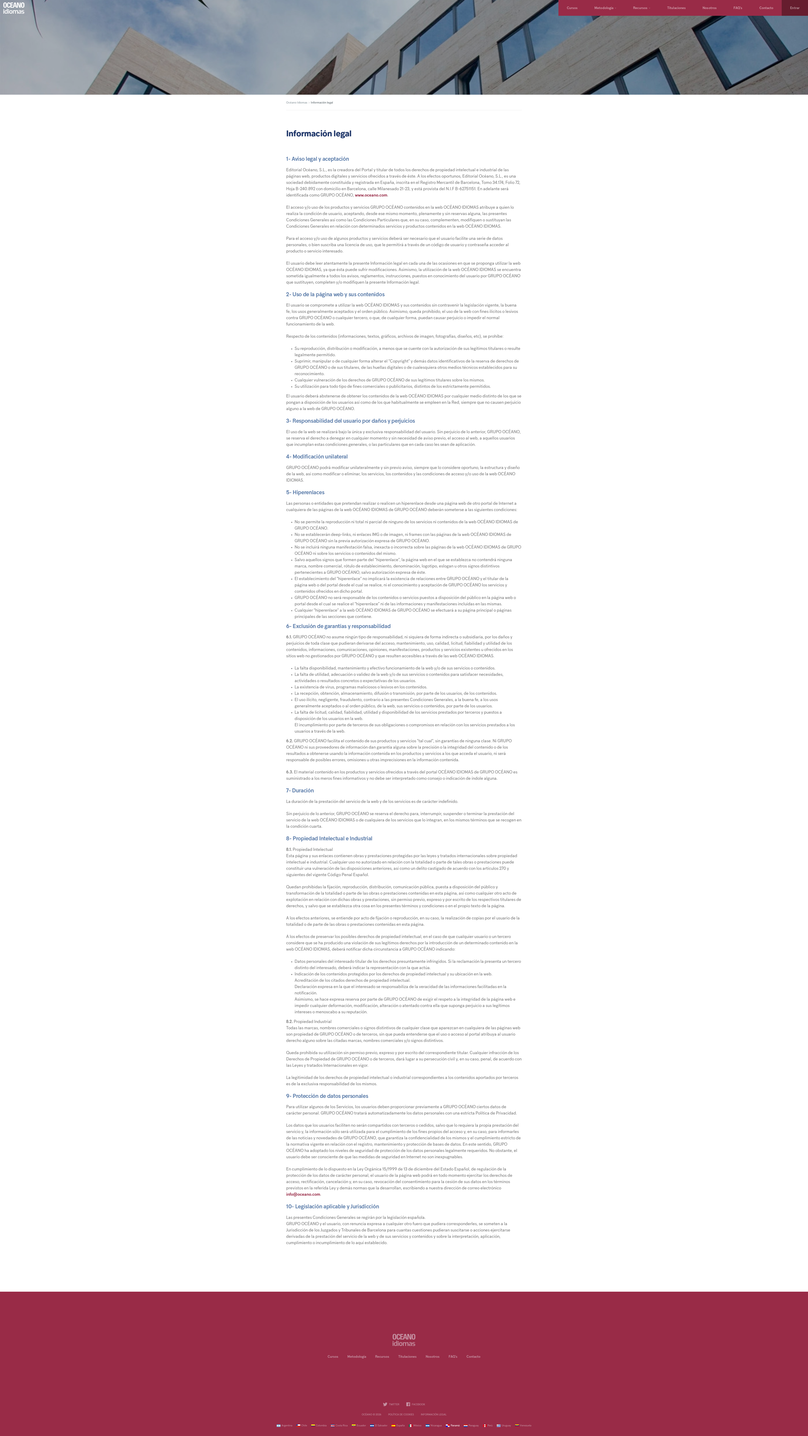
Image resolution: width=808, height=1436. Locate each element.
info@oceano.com (303, 1195)
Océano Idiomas (296, 102)
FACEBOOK (418, 1404)
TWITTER (394, 1404)
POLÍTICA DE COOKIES (401, 1414)
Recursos (640, 8)
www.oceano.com (371, 195)
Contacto (766, 8)
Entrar (795, 8)
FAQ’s (738, 8)
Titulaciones (676, 8)
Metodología (603, 8)
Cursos (572, 8)
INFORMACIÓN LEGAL (434, 1414)
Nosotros (710, 8)
